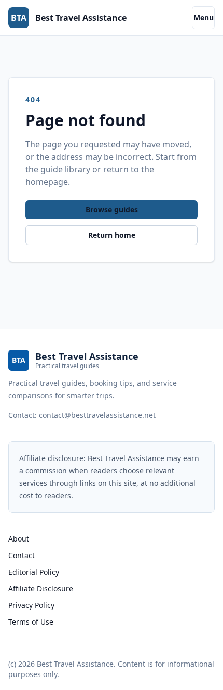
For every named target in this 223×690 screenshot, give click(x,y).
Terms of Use (30, 622)
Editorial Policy (33, 572)
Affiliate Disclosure (40, 588)
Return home (111, 235)
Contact (21, 555)
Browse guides (112, 209)
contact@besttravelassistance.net (97, 415)
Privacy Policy (31, 605)
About (18, 539)
